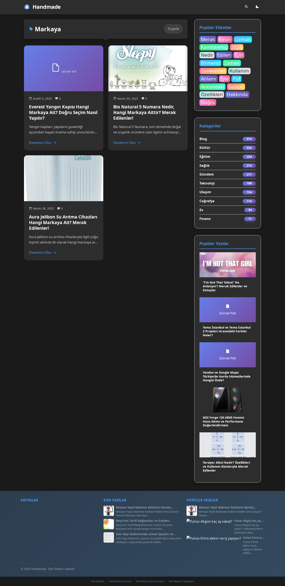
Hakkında (237, 94)
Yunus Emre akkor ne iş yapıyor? (253, 538)
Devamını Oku (40, 142)
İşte (224, 78)
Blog (203, 139)
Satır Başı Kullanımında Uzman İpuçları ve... (145, 534)
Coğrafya (206, 201)
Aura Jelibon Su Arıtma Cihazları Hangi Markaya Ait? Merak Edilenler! (63, 222)
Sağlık (204, 165)
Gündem (206, 174)
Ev (201, 210)
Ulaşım (205, 192)
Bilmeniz (210, 63)
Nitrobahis (97, 581)
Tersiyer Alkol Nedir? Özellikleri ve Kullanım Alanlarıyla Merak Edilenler (226, 466)
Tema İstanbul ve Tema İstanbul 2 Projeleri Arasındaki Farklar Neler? (227, 331)
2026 (236, 47)
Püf (236, 78)
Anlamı (208, 78)
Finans (205, 218)
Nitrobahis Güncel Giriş (150, 581)
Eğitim (204, 156)
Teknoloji (207, 183)
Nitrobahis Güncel (120, 581)
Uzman (243, 39)
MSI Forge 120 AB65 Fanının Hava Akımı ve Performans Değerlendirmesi (223, 421)
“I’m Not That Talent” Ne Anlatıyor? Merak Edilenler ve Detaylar (225, 286)
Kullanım (239, 71)
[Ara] (246, 7)
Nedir (207, 55)
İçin (239, 55)
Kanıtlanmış (214, 47)
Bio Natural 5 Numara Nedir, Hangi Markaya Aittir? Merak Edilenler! (144, 112)
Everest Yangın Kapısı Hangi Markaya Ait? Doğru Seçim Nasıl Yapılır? (63, 112)
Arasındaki (212, 86)
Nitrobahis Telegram (181, 581)
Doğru (208, 102)
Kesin (225, 39)
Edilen (224, 55)
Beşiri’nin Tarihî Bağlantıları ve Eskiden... (144, 521)
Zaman (232, 63)
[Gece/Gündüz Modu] (257, 7)
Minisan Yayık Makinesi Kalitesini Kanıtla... (144, 507)
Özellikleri (212, 94)
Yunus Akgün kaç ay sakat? (249, 521)
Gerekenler (213, 71)
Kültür (204, 147)
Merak (208, 39)
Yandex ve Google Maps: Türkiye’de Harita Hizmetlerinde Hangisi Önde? (227, 376)
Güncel (236, 86)
